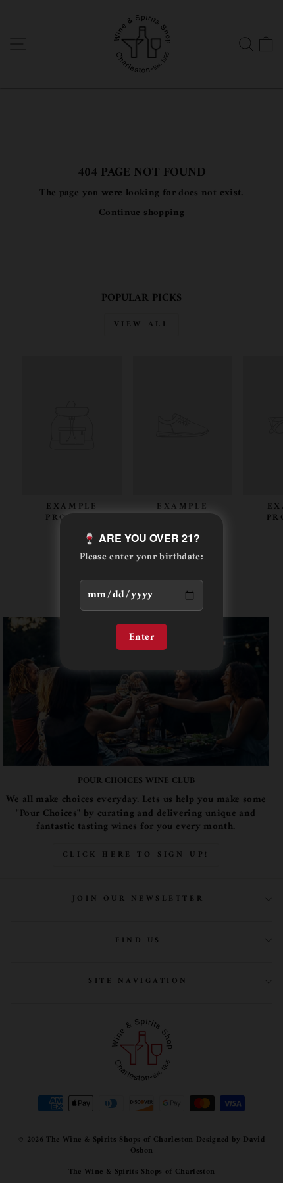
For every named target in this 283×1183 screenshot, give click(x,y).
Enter (141, 636)
